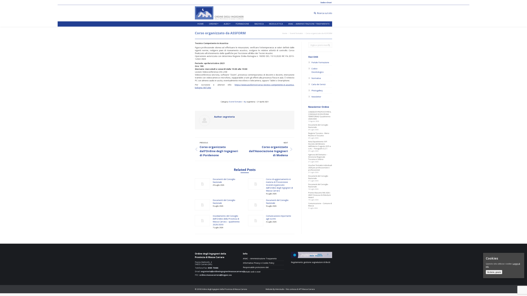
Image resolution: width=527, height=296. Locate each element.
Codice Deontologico (317, 70)
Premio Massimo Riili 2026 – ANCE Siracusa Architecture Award (319, 195)
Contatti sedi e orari (251, 272)
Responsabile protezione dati (256, 267)
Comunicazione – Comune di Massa (320, 204)
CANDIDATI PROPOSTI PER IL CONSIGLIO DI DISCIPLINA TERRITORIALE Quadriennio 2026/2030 (319, 115)
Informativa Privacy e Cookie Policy (258, 263)
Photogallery (317, 90)
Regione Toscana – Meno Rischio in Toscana (318, 134)
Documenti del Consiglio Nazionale (224, 180)
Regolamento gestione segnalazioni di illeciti (310, 262)
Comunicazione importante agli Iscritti (278, 217)
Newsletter (316, 96)
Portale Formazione (320, 62)
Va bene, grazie (494, 272)
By (249, 101)
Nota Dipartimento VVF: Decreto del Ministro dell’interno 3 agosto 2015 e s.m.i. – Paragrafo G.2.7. (319, 145)
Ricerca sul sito (324, 13)
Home (284, 33)
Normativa (316, 78)
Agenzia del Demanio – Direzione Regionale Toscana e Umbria (317, 156)
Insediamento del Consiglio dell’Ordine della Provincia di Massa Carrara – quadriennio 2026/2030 (226, 220)
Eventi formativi (296, 33)
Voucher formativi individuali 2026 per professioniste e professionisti (320, 167)
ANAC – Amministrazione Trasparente (260, 258)
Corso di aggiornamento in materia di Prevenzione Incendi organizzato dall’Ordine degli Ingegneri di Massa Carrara (279, 185)
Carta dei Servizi (318, 84)
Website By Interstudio (275, 289)
